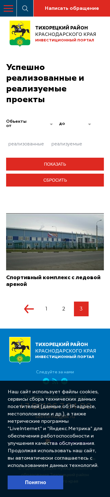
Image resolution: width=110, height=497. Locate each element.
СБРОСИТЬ (55, 180)
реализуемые (66, 144)
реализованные (26, 144)
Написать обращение (72, 8)
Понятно (35, 482)
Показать (55, 164)
